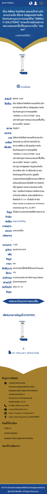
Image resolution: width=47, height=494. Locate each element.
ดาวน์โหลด (25, 87)
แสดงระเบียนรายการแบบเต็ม (23, 301)
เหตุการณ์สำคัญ (19, 221)
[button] (30, 3)
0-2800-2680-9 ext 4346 (19, 405)
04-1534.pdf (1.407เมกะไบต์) (25, 353)
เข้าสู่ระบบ (7, 428)
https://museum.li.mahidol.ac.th (21, 413)
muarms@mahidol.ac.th (18, 409)
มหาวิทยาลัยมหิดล (10, 433)
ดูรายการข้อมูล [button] (7, 2)
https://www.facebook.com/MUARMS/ (24, 417)
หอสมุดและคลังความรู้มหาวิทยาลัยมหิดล (18, 438)
